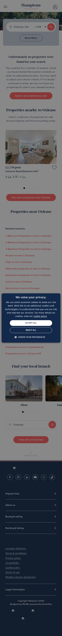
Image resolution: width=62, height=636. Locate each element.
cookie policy (40, 316)
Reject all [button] (31, 330)
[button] (31, 337)
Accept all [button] (31, 323)
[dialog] (31, 318)
